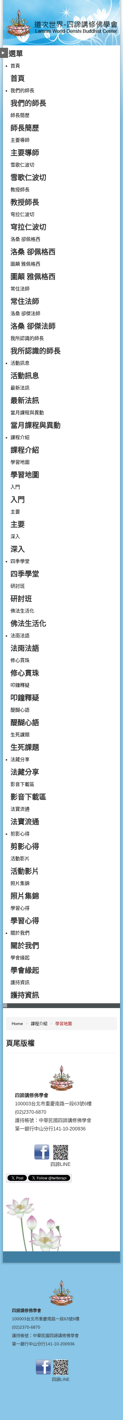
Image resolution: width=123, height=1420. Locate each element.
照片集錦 (20, 883)
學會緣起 (20, 957)
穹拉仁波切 (22, 214)
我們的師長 (22, 90)
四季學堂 (20, 561)
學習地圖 (20, 462)
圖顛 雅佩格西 (25, 264)
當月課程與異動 (27, 412)
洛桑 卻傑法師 (25, 313)
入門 (15, 487)
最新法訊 (20, 387)
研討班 (17, 586)
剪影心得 (20, 833)
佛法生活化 (22, 610)
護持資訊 (20, 982)
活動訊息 (20, 363)
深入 (15, 536)
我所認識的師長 (27, 338)
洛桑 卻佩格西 (25, 239)
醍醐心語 (20, 710)
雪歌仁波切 (22, 164)
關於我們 (20, 933)
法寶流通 (20, 809)
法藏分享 (20, 759)
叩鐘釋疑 (20, 685)
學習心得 (20, 908)
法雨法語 (20, 635)
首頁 (15, 65)
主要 (15, 511)
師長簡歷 (20, 115)
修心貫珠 (20, 660)
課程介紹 (20, 437)
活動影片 (20, 858)
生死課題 (20, 734)
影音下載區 (22, 784)
